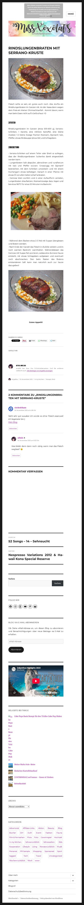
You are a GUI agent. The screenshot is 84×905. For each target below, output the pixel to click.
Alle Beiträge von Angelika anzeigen (40, 371)
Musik (59, 847)
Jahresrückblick (32, 842)
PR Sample (25, 851)
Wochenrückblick (17, 861)
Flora (29, 837)
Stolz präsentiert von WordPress (51, 898)
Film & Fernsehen (17, 837)
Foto (36, 837)
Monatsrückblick (47, 847)
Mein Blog (12, 422)
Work (30, 861)
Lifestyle (26, 847)
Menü (71, 14)
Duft (30, 833)
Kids (60, 842)
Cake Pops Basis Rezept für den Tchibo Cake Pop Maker (38, 716)
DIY (21, 833)
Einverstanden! (44, 16)
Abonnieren (16, 650)
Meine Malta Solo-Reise (24, 764)
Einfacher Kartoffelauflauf (25, 771)
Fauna (59, 833)
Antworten (13, 428)
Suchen (11, 579)
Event (38, 833)
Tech (26, 856)
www (37, 861)
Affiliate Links (28, 828)
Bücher (12, 833)
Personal (13, 851)
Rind (53, 379)
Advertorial (14, 828)
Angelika (14, 379)
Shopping (37, 851)
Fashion (49, 833)
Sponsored (49, 851)
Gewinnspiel (46, 837)
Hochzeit (58, 837)
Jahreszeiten (49, 842)
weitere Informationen (54, 14)
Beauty (51, 828)
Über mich (13, 875)
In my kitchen (39, 379)
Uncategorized (55, 856)
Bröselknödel (20, 784)
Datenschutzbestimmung (19, 891)
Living (34, 847)
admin (20, 438)
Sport (59, 851)
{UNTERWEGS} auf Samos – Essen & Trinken (33, 777)
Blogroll (12, 886)
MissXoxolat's (13, 898)
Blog (60, 828)
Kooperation (14, 847)
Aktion (41, 828)
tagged (12, 856)
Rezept (48, 379)
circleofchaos (20, 408)
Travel (38, 856)
